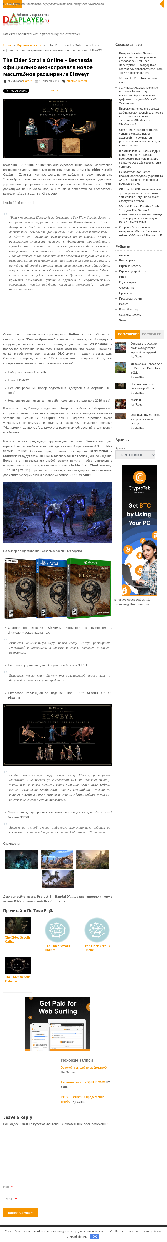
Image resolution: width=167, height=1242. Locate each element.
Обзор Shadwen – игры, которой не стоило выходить (146, 419)
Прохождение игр (130, 298)
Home (7, 45)
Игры (122, 276)
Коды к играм (127, 282)
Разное (124, 304)
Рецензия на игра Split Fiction (83, 1082)
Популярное (128, 334)
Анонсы (124, 255)
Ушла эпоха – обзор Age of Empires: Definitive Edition (146, 368)
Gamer (27, 81)
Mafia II (136, 400)
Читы (122, 320)
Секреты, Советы (130, 315)
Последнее (151, 334)
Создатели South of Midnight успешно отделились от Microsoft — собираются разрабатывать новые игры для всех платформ (139, 137)
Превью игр (126, 293)
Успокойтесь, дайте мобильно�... (85, 1067)
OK (95, 1236)
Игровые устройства (132, 271)
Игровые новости (29, 45)
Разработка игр (129, 309)
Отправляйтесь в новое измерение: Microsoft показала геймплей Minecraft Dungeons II (140, 231)
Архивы (120, 448)
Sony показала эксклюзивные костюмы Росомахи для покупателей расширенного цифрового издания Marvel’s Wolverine (138, 95)
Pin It (53, 91)
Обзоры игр (126, 287)
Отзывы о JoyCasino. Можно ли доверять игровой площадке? (144, 348)
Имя (8, 1187)
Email (10, 1199)
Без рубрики (127, 260)
